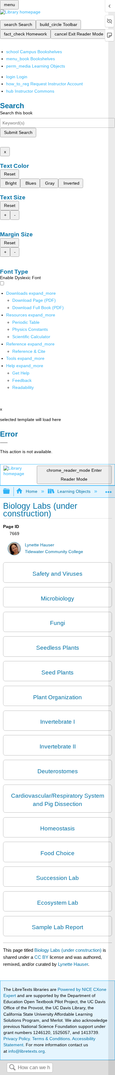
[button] (22, 380)
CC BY (42, 957)
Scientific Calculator (31, 336)
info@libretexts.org (26, 1051)
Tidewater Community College (54, 551)
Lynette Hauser (39, 545)
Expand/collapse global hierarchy (10, 491)
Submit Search (18, 132)
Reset (9, 174)
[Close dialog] (4, 442)
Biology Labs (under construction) (68, 950)
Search (12, 1068)
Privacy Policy (16, 1038)
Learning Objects (74, 491)
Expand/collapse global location (108, 489)
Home (31, 491)
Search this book (16, 112)
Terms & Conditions (51, 1038)
